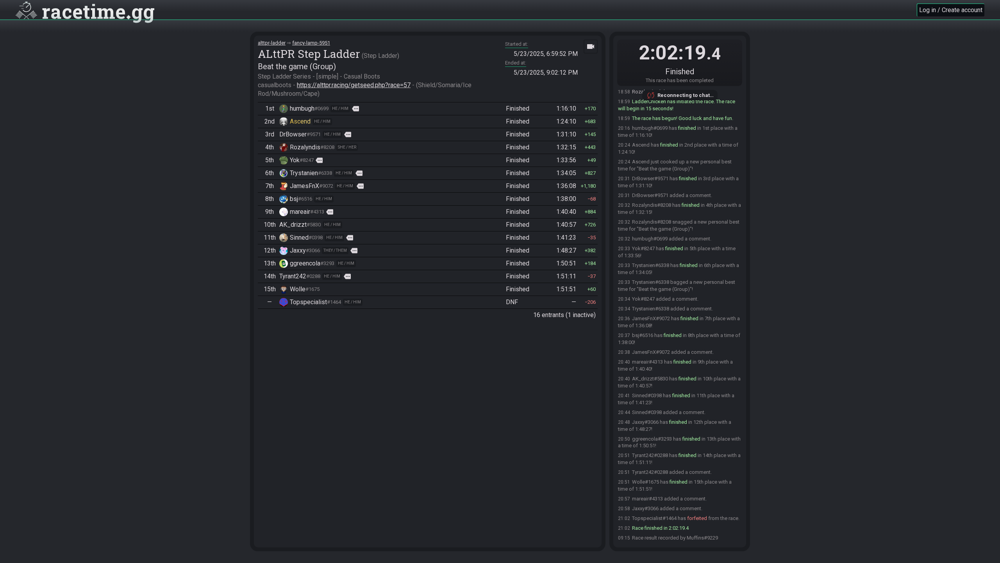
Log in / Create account (950, 10)
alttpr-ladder (272, 43)
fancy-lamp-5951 (311, 43)
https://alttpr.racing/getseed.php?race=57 (354, 85)
